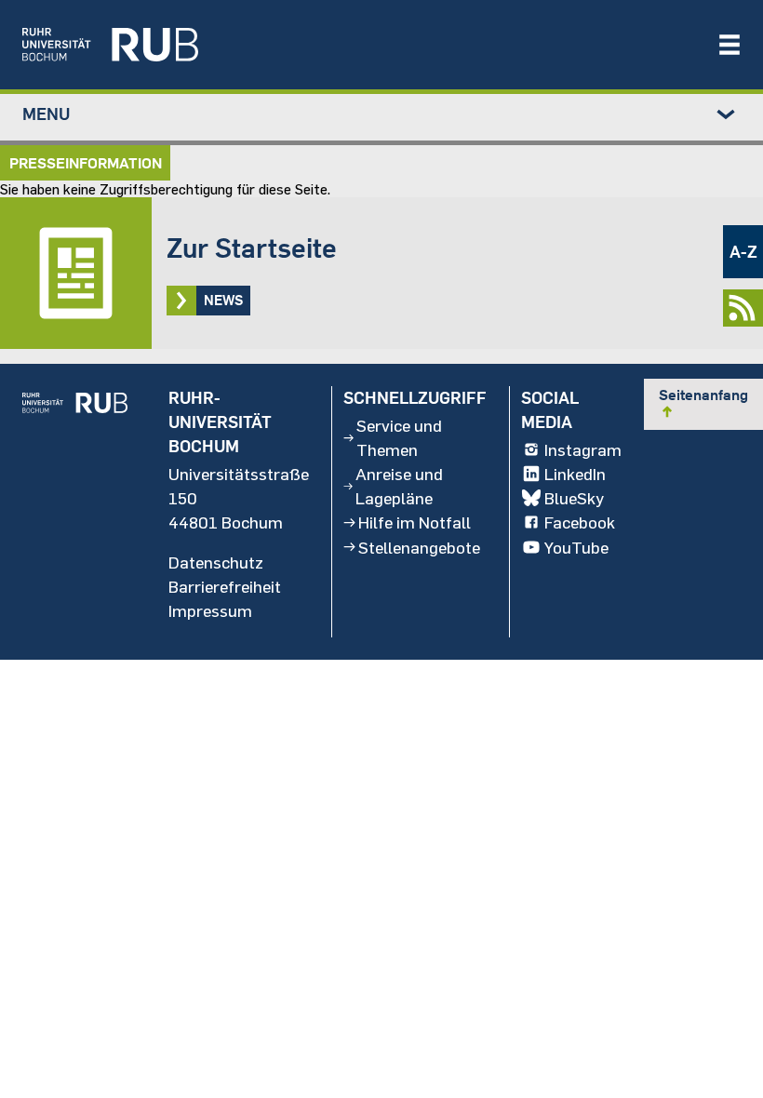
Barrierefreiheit (224, 586)
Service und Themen (399, 437)
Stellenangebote (419, 547)
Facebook (579, 522)
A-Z (743, 251)
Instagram (583, 449)
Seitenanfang (703, 403)
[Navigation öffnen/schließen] (729, 44)
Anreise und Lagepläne (399, 485)
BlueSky (574, 498)
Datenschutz (215, 562)
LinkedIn (575, 473)
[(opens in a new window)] (360, 44)
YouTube (576, 547)
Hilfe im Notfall (414, 522)
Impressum (210, 610)
